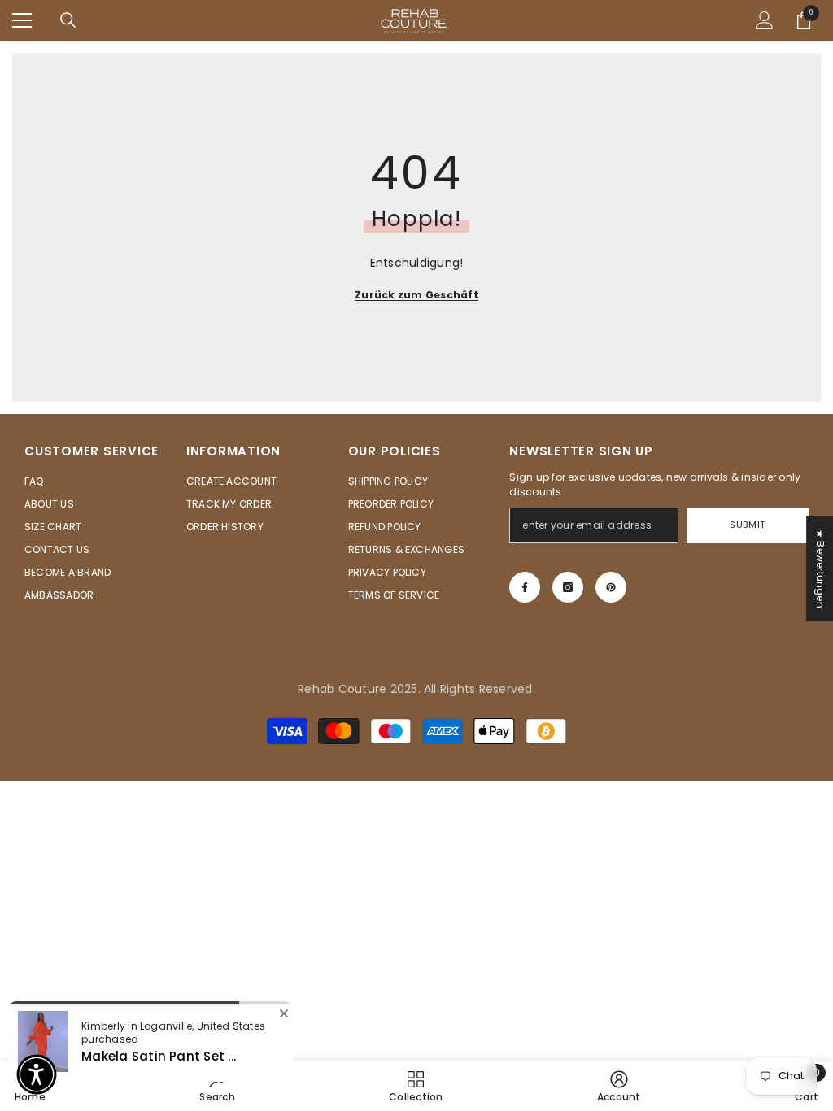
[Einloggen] (765, 20)
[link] (619, 1086)
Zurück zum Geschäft (416, 295)
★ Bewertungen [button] (820, 568)
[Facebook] (524, 587)
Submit (747, 524)
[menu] (22, 20)
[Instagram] (567, 587)
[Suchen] (68, 20)
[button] (36, 1074)
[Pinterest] (610, 587)
